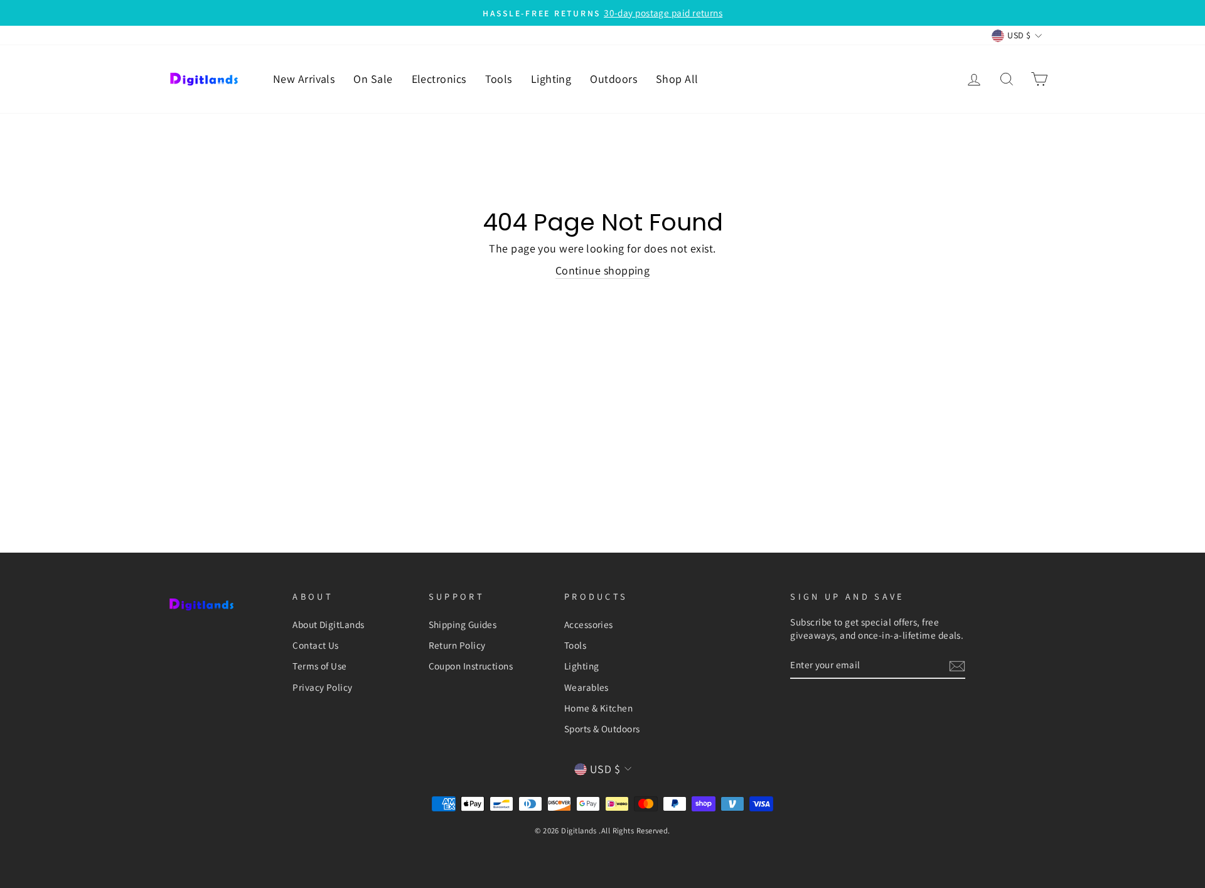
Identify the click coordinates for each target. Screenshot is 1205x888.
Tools (498, 79)
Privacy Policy (322, 687)
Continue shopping (602, 270)
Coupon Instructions (471, 665)
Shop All (677, 79)
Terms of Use (319, 665)
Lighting (551, 79)
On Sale (372, 79)
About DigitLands (328, 624)
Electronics (439, 79)
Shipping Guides (463, 624)
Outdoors (613, 79)
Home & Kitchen (598, 707)
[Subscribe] (957, 665)
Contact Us (315, 645)
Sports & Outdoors (602, 728)
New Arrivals (304, 79)
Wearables (586, 687)
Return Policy (457, 645)
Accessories (588, 624)
